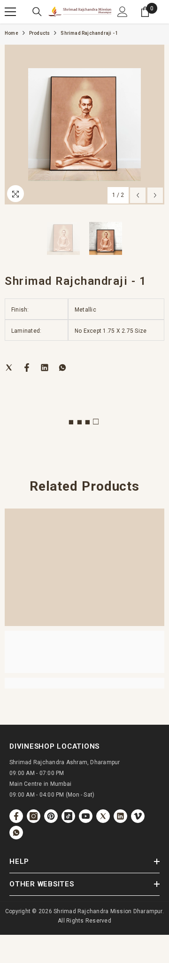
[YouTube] (85, 816)
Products (39, 33)
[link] (84, 652)
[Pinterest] (51, 816)
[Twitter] (9, 367)
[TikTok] (68, 816)
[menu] (10, 11)
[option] (84, 124)
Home (11, 33)
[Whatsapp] (62, 367)
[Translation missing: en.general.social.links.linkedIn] (120, 816)
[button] (138, 195)
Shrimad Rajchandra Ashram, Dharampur (64, 762)
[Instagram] (33, 816)
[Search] (37, 11)
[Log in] (122, 12)
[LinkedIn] (44, 367)
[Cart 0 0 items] (145, 12)
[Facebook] (27, 367)
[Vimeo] (138, 816)
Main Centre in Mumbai (40, 784)
